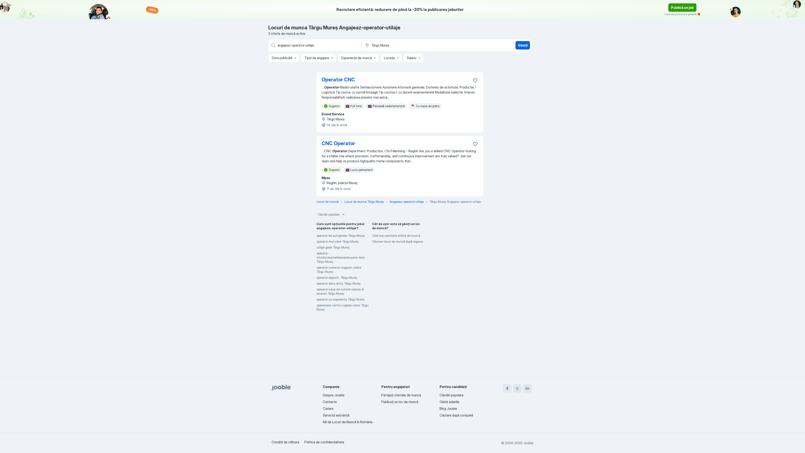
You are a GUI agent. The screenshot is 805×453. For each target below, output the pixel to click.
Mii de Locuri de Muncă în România (348, 422)
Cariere (328, 408)
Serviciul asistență (336, 415)
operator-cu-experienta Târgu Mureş (341, 299)
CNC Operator (338, 143)
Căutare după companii (456, 415)
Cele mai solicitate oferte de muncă (396, 235)
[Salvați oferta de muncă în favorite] (475, 80)
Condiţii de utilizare (285, 442)
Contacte (330, 402)
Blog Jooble (448, 408)
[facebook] (507, 388)
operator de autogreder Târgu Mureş (341, 235)
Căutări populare (329, 214)
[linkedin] (527, 388)
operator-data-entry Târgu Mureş (339, 283)
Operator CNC (338, 80)
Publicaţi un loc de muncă (399, 402)
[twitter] (517, 388)
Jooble (528, 443)
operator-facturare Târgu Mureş (338, 241)
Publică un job (682, 7)
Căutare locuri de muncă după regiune (397, 241)
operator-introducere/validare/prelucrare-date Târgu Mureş (341, 257)
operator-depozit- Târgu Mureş (337, 277)
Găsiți (523, 45)
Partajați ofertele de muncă (401, 395)
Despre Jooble (333, 395)
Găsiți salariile (449, 402)
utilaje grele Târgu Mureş (333, 247)
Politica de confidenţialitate (324, 442)
